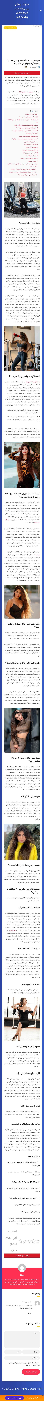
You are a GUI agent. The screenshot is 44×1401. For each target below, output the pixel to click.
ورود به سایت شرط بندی (14, 1398)
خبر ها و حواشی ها (10, 28)
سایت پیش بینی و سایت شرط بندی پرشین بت (22, 11)
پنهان (32, 111)
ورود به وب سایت (22, 73)
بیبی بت (37, 555)
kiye (22, 1275)
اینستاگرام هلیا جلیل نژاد (33, 382)
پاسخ (29, 1313)
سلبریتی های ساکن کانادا (26, 92)
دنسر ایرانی (12, 930)
